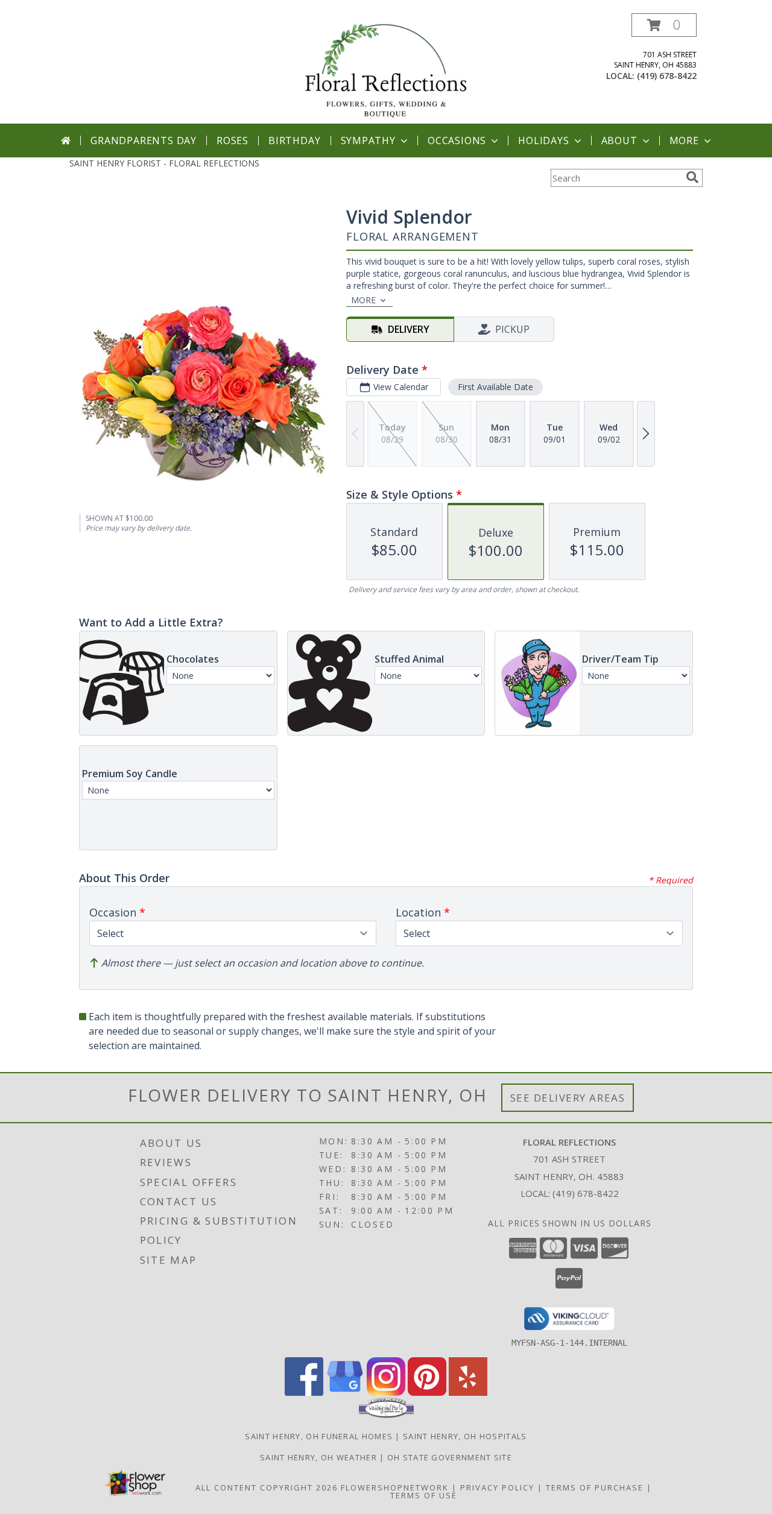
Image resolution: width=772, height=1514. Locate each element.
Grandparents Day (143, 140)
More (684, 140)
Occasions (457, 140)
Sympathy (368, 140)
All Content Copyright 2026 (266, 1487)
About (619, 140)
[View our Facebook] (304, 1392)
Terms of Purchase (595, 1487)
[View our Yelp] (468, 1392)
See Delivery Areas (567, 1098)
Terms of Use (423, 1495)
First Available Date (495, 387)
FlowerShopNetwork (395, 1487)
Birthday (294, 140)
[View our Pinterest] (427, 1392)
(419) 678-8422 (667, 75)
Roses (232, 140)
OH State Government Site (449, 1457)
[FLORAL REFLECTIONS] (386, 68)
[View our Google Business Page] (345, 1392)
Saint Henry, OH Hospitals (465, 1436)
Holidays (543, 140)
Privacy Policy (497, 1487)
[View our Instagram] (386, 1392)
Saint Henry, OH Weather (318, 1457)
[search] (692, 177)
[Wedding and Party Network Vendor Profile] (386, 1415)
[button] (664, 25)
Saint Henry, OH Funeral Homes (319, 1436)
